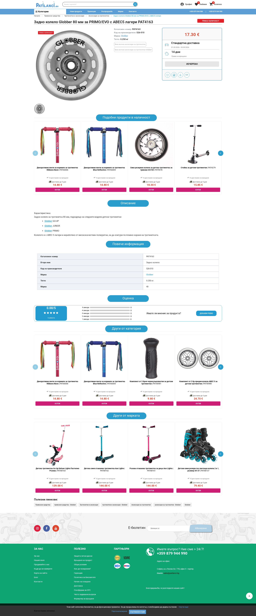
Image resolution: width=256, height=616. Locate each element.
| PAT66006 (57, 169)
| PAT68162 (104, 469)
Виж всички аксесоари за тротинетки (130, 44)
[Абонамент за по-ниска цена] (180, 75)
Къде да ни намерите (43, 569)
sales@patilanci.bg (171, 573)
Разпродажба (106, 11)
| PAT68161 (151, 469)
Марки (120, 11)
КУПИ (57, 190)
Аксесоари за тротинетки (99, 16)
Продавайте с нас (41, 564)
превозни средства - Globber (65, 505)
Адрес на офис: (163, 561)
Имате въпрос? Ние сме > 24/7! (180, 549)
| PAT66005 (104, 169)
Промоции (91, 11)
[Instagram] (37, 528)
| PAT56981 (151, 382)
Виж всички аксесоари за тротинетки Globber (133, 50)
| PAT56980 (198, 382)
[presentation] (220, 153)
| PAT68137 (198, 469)
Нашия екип (39, 560)
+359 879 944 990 (215, 11)
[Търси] (135, 4)
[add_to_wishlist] (167, 75)
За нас (37, 556)
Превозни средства (52, 16)
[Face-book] (46, 528)
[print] (174, 75)
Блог (36, 577)
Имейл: (168, 573)
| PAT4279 (198, 168)
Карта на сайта (40, 573)
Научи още (183, 607)
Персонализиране (119, 611)
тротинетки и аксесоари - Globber (114, 505)
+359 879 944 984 (196, 11)
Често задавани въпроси (85, 594)
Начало (37, 16)
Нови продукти (76, 11)
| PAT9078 (151, 169)
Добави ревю (206, 313)
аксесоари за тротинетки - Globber (168, 505)
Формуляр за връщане (84, 599)
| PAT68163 (57, 469)
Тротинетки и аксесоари (74, 16)
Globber (124, 36)
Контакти (132, 11)
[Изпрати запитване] (186, 75)
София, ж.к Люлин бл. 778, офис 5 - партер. (175, 569)
